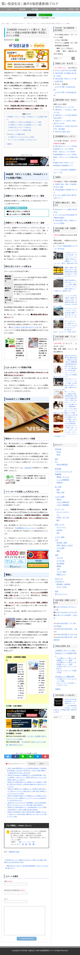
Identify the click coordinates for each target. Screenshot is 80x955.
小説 (42, 736)
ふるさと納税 (59, 497)
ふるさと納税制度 (63, 505)
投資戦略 (58, 474)
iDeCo (59, 452)
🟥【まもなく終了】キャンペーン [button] (15, 763)
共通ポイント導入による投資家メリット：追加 (24, 125)
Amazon (59, 530)
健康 (58, 551)
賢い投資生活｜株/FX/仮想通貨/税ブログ (30, 3)
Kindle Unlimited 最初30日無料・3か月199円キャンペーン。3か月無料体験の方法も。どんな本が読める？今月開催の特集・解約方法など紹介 (65, 705)
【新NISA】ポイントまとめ (64, 107)
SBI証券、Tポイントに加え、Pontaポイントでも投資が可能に (66, 653)
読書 (20, 842)
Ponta (17, 852)
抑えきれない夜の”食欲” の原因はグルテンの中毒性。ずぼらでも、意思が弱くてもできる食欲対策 (71, 419)
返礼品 (59, 499)
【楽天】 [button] (41, 763)
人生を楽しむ (59, 581)
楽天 (58, 533)
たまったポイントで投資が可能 (19, 130)
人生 (56, 540)
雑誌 (20, 739)
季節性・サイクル (63, 477)
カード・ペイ (48, 9)
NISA (58, 455)
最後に (9, 144)
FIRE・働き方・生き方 (65, 545)
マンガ (15, 739)
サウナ (29, 842)
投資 (56, 591)
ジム (24, 842)
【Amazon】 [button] (32, 763)
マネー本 (60, 558)
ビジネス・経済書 (33, 736)
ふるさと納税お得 (63, 502)
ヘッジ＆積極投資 (63, 480)
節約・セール (60, 9)
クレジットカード (63, 512)
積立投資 (22, 9)
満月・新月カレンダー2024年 (64, 152)
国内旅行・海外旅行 (64, 584)
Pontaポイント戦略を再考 (16, 134)
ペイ (58, 515)
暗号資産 (35, 9)
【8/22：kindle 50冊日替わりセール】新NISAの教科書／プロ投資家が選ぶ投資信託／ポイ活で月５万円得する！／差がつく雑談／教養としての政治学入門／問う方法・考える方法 (27, 771)
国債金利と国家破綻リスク (63, 165)
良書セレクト (61, 574)
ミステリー (39, 742)
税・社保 (58, 487)
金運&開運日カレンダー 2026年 (65, 154)
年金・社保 (60, 492)
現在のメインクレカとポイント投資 (21, 137)
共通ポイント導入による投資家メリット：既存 (24, 122)
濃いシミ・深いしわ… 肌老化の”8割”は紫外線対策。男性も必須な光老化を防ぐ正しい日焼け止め (71, 396)
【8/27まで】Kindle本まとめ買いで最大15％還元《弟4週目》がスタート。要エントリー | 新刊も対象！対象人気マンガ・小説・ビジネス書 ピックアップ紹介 (27, 814)
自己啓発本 (60, 563)
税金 (58, 489)
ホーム (9, 9)
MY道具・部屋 (73, 9)
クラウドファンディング (63, 471)
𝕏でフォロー (32, 15)
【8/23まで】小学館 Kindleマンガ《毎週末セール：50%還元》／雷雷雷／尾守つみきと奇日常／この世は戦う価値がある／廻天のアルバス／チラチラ (26, 784)
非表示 (28, 114)
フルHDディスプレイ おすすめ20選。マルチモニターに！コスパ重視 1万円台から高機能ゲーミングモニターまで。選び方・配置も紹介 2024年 (65, 259)
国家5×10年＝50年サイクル (64, 163)
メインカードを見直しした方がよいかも (22, 140)
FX (56, 462)
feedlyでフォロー (46, 15)
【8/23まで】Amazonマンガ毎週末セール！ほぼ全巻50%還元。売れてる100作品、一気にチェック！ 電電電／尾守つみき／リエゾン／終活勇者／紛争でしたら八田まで (26, 777)
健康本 (59, 566)
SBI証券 (11, 852)
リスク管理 (60, 548)
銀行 (58, 520)
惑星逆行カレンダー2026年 (64, 149)
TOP (3, 23)
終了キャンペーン (61, 594)
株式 (17, 40)
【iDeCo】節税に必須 (62, 132)
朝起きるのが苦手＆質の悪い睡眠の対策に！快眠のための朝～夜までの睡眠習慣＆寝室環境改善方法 (71, 360)
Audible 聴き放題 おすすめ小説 (66, 634)
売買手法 (60, 482)
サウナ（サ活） (62, 587)
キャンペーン (61, 527)
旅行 (33, 842)
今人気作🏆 (26, 742)
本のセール (59, 579)
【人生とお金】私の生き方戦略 (65, 70)
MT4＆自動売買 (62, 464)
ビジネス (20, 745)
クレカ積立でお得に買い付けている (24, 327)
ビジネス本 (60, 561)
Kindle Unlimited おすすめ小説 (66, 612)
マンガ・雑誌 (61, 572)
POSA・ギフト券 (63, 517)
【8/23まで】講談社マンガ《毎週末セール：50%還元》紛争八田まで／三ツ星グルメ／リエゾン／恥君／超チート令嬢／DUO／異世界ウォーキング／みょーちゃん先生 (27, 791)
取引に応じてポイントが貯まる (19, 127)
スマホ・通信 (59, 537)
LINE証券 (27, 468)
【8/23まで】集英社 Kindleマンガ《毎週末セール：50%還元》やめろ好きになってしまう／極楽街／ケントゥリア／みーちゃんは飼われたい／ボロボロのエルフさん (26, 798)
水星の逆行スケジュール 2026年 (65, 146)
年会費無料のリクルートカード (26, 528)
